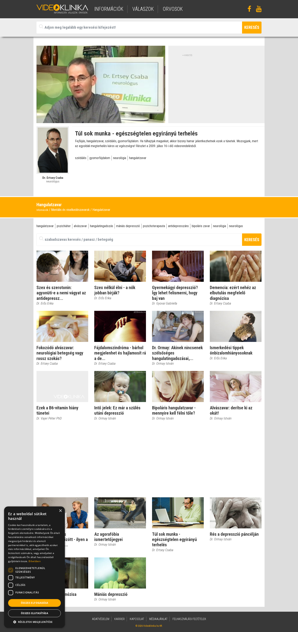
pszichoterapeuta (154, 226)
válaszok (143, 9)
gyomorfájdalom (99, 158)
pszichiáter (64, 226)
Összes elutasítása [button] (34, 613)
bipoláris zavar (201, 226)
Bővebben (34, 561)
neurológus (236, 226)
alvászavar (80, 226)
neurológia (119, 158)
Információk (42, 210)
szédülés (80, 158)
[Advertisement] (216, 85)
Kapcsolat (137, 619)
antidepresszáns (178, 226)
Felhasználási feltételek (189, 619)
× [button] (60, 510)
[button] (34, 622)
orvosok (173, 9)
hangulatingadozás (101, 226)
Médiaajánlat (158, 619)
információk (108, 9)
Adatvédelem (100, 619)
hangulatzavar (137, 158)
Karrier (119, 619)
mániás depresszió (128, 226)
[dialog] (34, 567)
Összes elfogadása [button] (34, 603)
